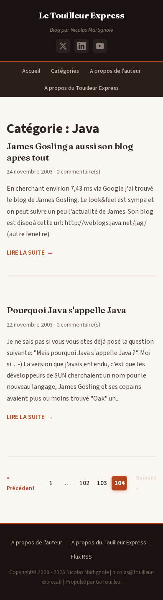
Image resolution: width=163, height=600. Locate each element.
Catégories (65, 70)
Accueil (31, 70)
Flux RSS (81, 557)
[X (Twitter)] (63, 46)
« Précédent (21, 483)
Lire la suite (26, 252)
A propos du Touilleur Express (81, 88)
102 (84, 483)
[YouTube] (100, 46)
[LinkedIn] (81, 46)
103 (102, 483)
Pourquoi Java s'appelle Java (66, 310)
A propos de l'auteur (115, 70)
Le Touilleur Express (82, 15)
